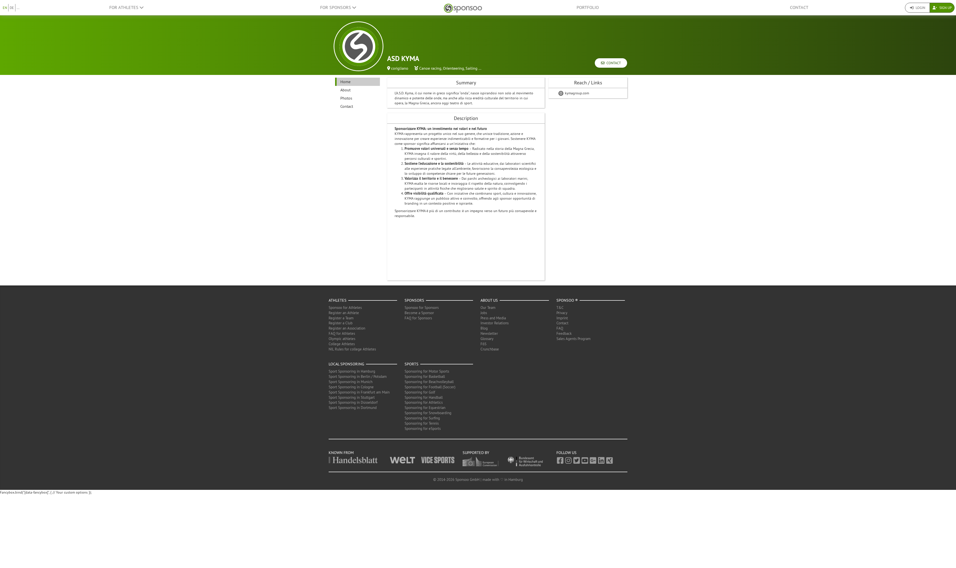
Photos (346, 98)
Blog (484, 328)
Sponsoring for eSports (423, 428)
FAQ (559, 328)
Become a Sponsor (419, 312)
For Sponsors (336, 7)
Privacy (561, 312)
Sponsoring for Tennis (422, 423)
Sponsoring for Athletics (424, 402)
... (18, 7)
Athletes (338, 300)
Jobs (483, 312)
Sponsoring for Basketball (425, 376)
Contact (799, 7)
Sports (411, 363)
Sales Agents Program (573, 338)
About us (489, 300)
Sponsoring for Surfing (422, 418)
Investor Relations (494, 323)
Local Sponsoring (346, 363)
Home (345, 81)
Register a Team (341, 318)
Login (920, 7)
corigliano (399, 68)
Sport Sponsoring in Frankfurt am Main (359, 392)
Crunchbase (489, 349)
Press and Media (493, 318)
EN (5, 7)
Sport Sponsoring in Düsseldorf (353, 402)
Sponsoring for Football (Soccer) (430, 387)
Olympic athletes (342, 338)
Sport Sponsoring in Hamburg (352, 371)
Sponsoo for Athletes (345, 307)
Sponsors (414, 300)
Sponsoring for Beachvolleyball (429, 381)
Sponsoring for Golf (420, 392)
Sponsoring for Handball (424, 397)
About (345, 89)
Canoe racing (430, 68)
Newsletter (489, 333)
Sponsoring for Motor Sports (427, 371)
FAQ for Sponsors (418, 318)
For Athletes (124, 7)
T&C (560, 307)
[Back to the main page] (463, 7)
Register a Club (341, 323)
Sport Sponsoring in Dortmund (353, 407)
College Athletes (342, 343)
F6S (483, 343)
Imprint (562, 318)
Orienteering (453, 68)
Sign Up (945, 7)
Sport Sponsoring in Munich (350, 381)
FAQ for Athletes (342, 333)
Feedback (564, 333)
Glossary (486, 338)
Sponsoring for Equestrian (425, 407)
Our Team (487, 307)
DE (12, 7)
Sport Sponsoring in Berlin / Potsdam (358, 376)
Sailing (472, 68)
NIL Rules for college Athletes (352, 349)
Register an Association (347, 328)
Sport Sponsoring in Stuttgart (352, 397)
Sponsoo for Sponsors (422, 307)
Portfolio (588, 7)
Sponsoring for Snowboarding (428, 412)
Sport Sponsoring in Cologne (351, 387)
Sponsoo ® (567, 300)
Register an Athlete (344, 312)
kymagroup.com (576, 93)
